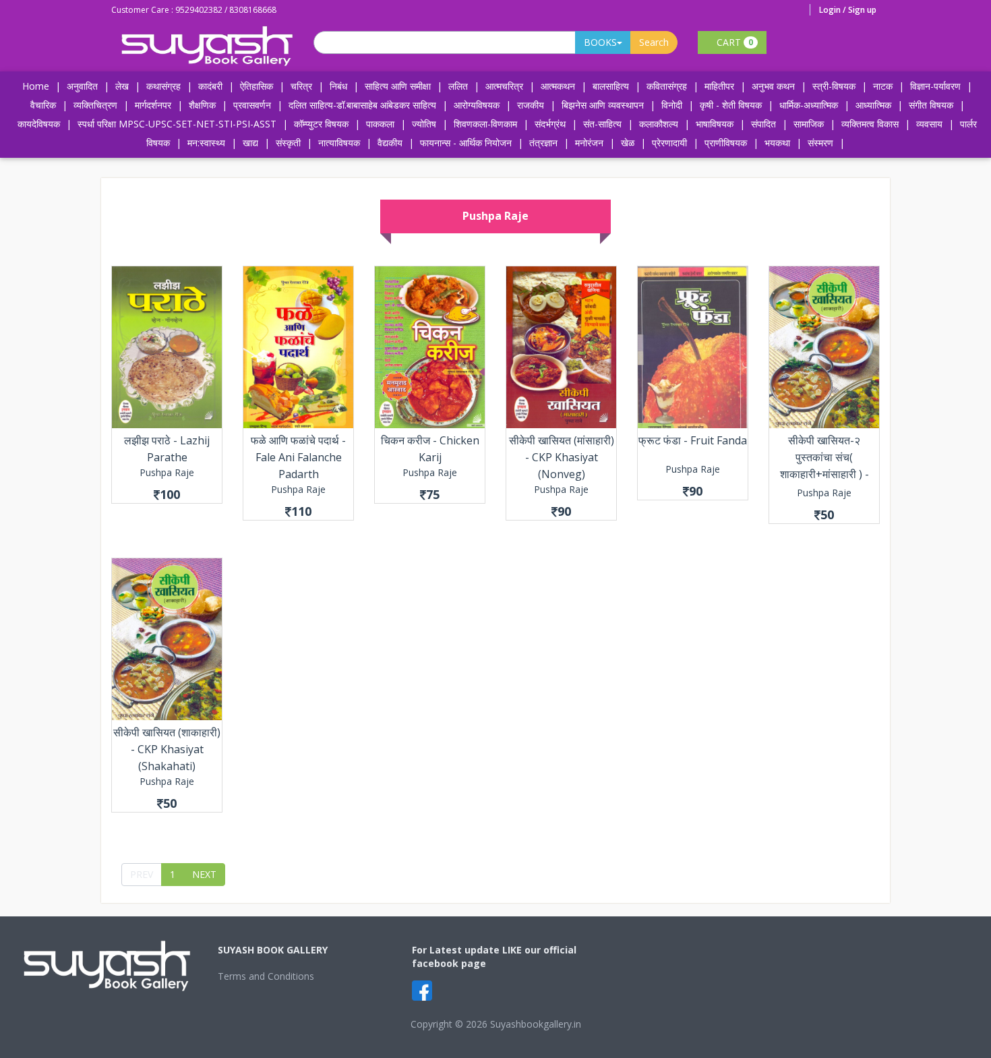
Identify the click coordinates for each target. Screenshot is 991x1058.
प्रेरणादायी (669, 142)
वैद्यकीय (390, 142)
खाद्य (250, 142)
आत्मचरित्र (504, 86)
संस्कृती (288, 142)
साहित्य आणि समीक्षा (398, 86)
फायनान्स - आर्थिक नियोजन (466, 142)
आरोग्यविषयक (477, 104)
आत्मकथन (558, 86)
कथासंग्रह (163, 86)
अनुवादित (82, 86)
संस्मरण (820, 142)
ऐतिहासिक (256, 86)
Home (35, 86)
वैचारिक (43, 104)
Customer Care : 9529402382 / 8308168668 (193, 10)
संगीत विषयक (931, 104)
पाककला (380, 123)
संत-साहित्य (603, 123)
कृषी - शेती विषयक (731, 104)
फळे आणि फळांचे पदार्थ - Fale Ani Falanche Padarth (298, 457)
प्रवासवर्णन (252, 104)
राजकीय (530, 104)
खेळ (627, 142)
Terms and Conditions (266, 976)
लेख (122, 86)
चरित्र (301, 86)
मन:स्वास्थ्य (206, 142)
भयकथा (777, 142)
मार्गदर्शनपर (153, 104)
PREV (141, 874)
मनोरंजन (589, 142)
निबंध (338, 86)
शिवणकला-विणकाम (487, 123)
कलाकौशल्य (658, 123)
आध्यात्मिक (873, 104)
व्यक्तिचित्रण (95, 104)
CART (733, 42)
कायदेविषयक (39, 123)
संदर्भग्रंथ (550, 123)
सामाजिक (808, 123)
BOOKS (600, 42)
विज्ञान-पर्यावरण (935, 86)
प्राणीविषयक (725, 142)
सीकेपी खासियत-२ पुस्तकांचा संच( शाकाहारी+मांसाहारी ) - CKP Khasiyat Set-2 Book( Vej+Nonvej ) (824, 474)
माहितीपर (719, 86)
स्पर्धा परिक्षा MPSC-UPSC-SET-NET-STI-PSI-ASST (177, 123)
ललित (458, 86)
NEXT (204, 874)
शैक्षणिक (202, 104)
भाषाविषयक (714, 123)
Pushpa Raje (167, 472)
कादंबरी (210, 86)
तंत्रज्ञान (543, 142)
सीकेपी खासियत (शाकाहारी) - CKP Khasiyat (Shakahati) (166, 749)
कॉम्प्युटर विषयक (321, 123)
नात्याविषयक (339, 142)
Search (654, 42)
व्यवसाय (929, 123)
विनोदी (671, 104)
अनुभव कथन (773, 86)
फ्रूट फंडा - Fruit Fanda (692, 440)
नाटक (883, 86)
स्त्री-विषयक (833, 86)
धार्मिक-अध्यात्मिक (808, 104)
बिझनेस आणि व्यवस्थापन (603, 104)
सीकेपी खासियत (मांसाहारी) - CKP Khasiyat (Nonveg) (561, 457)
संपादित (763, 123)
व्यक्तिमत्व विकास (870, 123)
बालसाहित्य (611, 86)
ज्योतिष (424, 123)
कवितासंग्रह (667, 86)
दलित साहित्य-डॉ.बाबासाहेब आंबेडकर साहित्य (362, 104)
